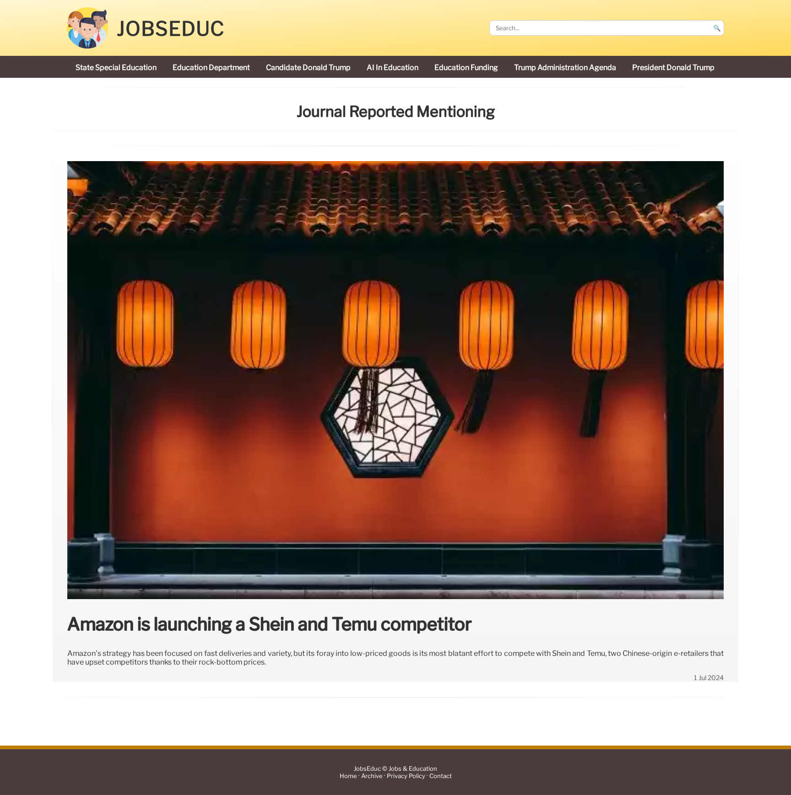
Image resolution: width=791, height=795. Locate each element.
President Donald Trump (673, 67)
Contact (440, 776)
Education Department (211, 67)
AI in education (392, 67)
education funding (466, 67)
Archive (372, 776)
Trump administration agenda (565, 67)
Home (348, 776)
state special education (116, 67)
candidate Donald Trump (308, 67)
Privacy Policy (406, 776)
